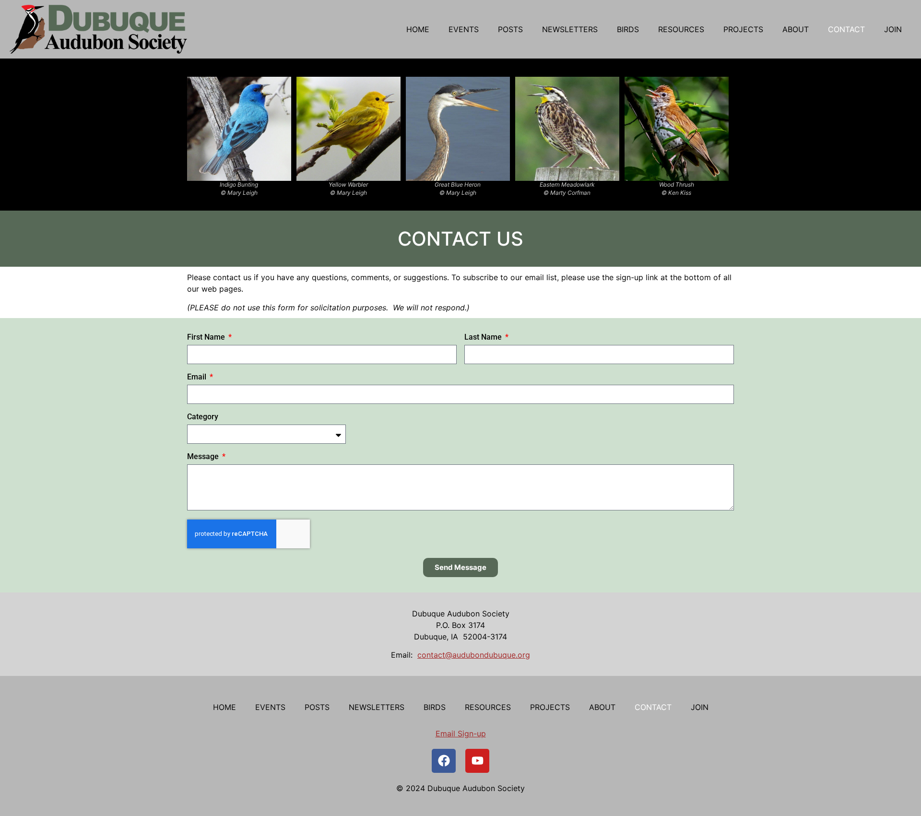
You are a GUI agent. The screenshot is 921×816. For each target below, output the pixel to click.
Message (204, 457)
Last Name (484, 337)
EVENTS (464, 29)
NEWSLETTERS (570, 29)
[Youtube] (477, 761)
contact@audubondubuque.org (473, 655)
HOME (417, 29)
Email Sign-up (461, 733)
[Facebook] (444, 761)
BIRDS (628, 29)
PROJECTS (743, 29)
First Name (207, 337)
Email (197, 377)
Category (202, 417)
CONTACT (846, 29)
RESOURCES (681, 29)
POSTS (510, 29)
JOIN (893, 29)
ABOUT (795, 29)
